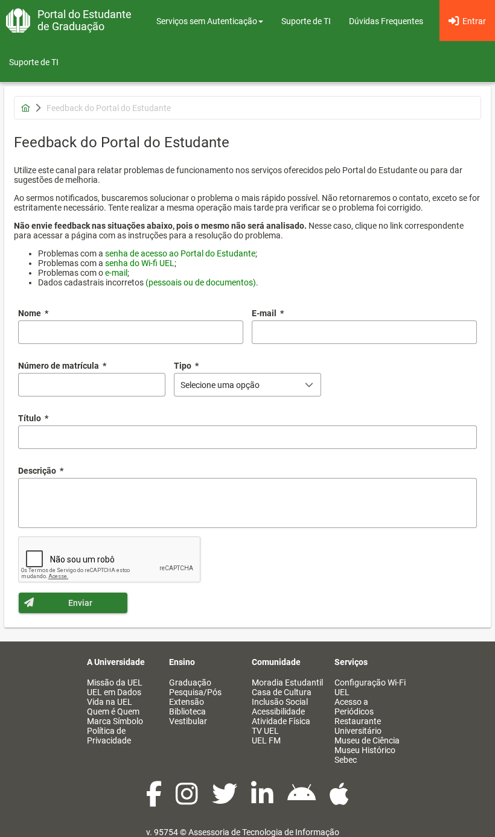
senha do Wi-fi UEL (139, 263)
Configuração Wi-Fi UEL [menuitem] (370, 687)
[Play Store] (302, 800)
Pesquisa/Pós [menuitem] (195, 692)
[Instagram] (188, 800)
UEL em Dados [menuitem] (114, 692)
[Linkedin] (263, 800)
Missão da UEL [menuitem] (114, 682)
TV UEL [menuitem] (265, 731)
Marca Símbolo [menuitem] (115, 721)
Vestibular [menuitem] (188, 721)
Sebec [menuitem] (345, 760)
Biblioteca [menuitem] (187, 711)
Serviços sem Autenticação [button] (206, 21)
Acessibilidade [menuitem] (278, 711)
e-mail (116, 273)
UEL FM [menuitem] (266, 740)
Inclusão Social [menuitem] (280, 702)
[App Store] (339, 800)
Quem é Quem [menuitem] (113, 711)
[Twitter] (225, 800)
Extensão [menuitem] (186, 702)
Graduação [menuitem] (190, 682)
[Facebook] (155, 800)
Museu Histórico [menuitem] (364, 750)
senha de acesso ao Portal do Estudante (180, 253)
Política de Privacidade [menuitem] (109, 735)
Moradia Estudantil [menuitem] (287, 682)
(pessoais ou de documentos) (200, 282)
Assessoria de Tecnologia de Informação (263, 832)
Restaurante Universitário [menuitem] (358, 726)
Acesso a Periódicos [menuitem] (354, 706)
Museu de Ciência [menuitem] (367, 740)
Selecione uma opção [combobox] (220, 385)
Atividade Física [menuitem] (281, 721)
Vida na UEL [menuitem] (109, 702)
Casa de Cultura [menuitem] (281, 692)
